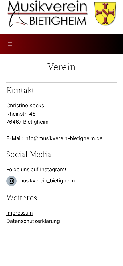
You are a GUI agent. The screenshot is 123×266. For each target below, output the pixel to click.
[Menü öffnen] (9, 44)
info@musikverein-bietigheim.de (63, 138)
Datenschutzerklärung (33, 221)
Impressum (19, 213)
